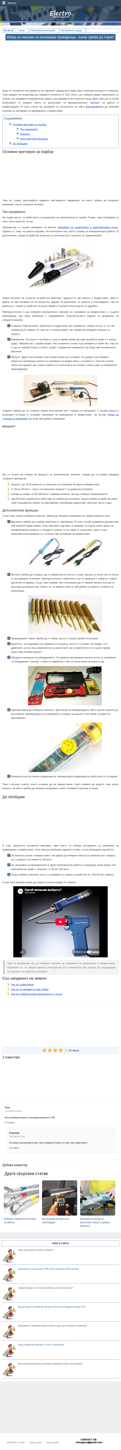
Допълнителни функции (34, 138)
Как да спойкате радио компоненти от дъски (36, 994)
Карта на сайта (52, 1442)
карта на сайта (36, 1442)
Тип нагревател (29, 129)
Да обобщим (20, 143)
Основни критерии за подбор (29, 124)
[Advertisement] (61, 60)
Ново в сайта (60, 1243)
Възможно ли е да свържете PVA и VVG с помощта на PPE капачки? (48, 1269)
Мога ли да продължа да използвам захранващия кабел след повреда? (50, 1363)
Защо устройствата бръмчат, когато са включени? (41, 1344)
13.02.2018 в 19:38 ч (13, 1111)
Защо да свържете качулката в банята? (36, 1250)
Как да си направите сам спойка (29, 989)
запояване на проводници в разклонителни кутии (87, 227)
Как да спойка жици (22, 984)
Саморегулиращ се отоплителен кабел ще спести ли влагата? (45, 1288)
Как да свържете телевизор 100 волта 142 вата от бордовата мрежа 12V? (52, 1306)
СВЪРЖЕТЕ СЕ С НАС (16, 1442)
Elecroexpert (93, 106)
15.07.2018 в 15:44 (17, 1136)
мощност (25, 134)
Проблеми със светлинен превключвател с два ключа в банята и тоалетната (52, 1325)
